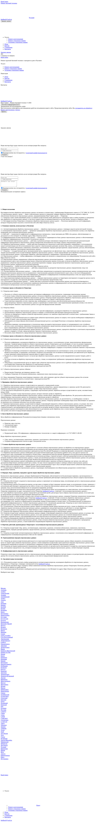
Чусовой (3, 747)
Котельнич (4, 662)
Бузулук (3, 620)
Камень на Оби (5, 652)
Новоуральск (5, 691)
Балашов (3, 603)
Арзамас (3, 595)
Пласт (3, 701)
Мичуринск (4, 684)
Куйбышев (4, 666)
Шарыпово (4, 748)
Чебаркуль (4, 743)
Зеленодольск (5, 647)
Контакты (7, 82)
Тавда (2, 723)
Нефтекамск (5, 689)
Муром (3, 686)
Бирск (3, 612)
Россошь (3, 710)
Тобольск (4, 725)
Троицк (3, 727)
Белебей (3, 607)
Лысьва (3, 678)
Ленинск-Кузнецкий (7, 676)
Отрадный (4, 698)
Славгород (4, 718)
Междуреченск (5, 681)
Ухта (2, 735)
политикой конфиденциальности (36, 153)
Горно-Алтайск (5, 635)
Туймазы (3, 728)
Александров (5, 593)
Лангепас (4, 673)
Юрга (2, 757)
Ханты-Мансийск (6, 740)
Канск (3, 656)
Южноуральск (5, 755)
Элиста (3, 754)
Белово (3, 608)
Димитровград (5, 640)
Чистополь (4, 745)
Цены (6, 76)
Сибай (3, 716)
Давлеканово (5, 639)
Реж (2, 706)
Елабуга (3, 642)
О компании (8, 80)
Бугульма (4, 617)
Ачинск (3, 600)
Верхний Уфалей (6, 624)
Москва (3, 588)
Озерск (3, 693)
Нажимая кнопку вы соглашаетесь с (25, 153)
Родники (3, 708)
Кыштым (4, 671)
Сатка (2, 715)
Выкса (3, 630)
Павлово (3, 700)
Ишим (3, 649)
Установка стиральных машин (14, 70)
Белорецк (4, 610)
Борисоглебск (5, 615)
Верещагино (5, 622)
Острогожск (5, 696)
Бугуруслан (4, 618)
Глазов (3, 634)
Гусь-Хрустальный (7, 637)
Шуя (2, 752)
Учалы (3, 737)
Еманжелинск (5, 644)
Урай (2, 732)
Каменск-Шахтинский (8, 651)
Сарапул (3, 711)
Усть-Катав (4, 733)
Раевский (4, 705)
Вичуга (3, 625)
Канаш (3, 654)
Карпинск (4, 657)
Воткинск (4, 629)
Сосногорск (4, 720)
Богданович (4, 613)
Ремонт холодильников (11, 67)
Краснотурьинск (6, 664)
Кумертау (4, 667)
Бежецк (3, 605)
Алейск (3, 591)
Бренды (6, 78)
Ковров (3, 661)
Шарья (3, 750)
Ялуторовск (4, 759)
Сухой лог (4, 721)
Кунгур (3, 669)
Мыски (3, 688)
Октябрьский (5, 694)
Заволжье (4, 645)
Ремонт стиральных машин (13, 68)
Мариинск (4, 679)
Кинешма (4, 659)
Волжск (3, 627)
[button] (48, 120)
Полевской (4, 703)
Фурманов (4, 738)
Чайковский (4, 742)
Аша (2, 602)
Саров (3, 713)
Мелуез (3, 683)
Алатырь (3, 590)
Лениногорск (5, 674)
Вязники (3, 632)
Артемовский (5, 597)
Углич (3, 730)
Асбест (3, 598)
